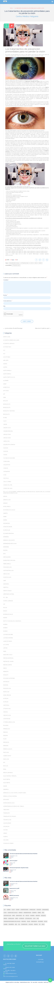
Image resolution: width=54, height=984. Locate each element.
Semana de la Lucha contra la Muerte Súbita (14, 792)
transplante (24, 924)
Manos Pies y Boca (7, 654)
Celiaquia (5, 447)
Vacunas (5, 829)
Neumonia (5, 685)
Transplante (6, 813)
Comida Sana (6, 461)
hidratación (19, 915)
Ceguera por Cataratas (9, 444)
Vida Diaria (5, 839)
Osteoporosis (6, 718)
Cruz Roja (5, 478)
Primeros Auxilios (7, 749)
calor (4, 421)
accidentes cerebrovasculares (11, 340)
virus (43, 924)
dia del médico (7, 506)
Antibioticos (6, 387)
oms (36, 263)
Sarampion (5, 789)
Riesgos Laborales (8, 772)
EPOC (4, 553)
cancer (17, 909)
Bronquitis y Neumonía (9, 410)
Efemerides (6, 536)
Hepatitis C (5, 587)
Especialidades (7, 557)
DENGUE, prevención (14, 895)
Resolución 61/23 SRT (14, 888)
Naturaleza (6, 681)
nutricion (21, 918)
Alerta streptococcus (9, 377)
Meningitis (5, 671)
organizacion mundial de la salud (12, 921)
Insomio (5, 617)
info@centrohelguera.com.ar (10, 973)
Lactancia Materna (8, 637)
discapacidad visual (14, 263)
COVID (4, 474)
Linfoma (5, 648)
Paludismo (5, 725)
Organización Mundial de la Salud (32, 81)
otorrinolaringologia (9, 722)
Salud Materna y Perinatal (10, 776)
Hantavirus (6, 584)
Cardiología (6, 441)
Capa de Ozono (7, 437)
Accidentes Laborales (8, 343)
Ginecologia (6, 573)
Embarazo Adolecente (9, 540)
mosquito (43, 915)
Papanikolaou (6, 728)
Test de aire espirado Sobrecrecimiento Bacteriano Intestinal (23, 853)
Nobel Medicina (7, 695)
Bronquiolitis (6, 404)
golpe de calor (7, 915)
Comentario (6, 280)
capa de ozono (7, 434)
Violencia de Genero (8, 843)
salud (45, 921)
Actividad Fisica (7, 346)
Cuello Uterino (7, 481)
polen (28, 921)
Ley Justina (6, 644)
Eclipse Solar (6, 530)
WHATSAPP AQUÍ (40, 962)
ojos (31, 263)
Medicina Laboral (7, 664)
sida (16, 924)
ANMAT (4, 383)
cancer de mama (24, 909)
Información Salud (8, 614)
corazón (39, 909)
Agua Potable (6, 357)
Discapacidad (6, 523)
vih (39, 924)
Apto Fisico (6, 390)
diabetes (34, 912)
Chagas (5, 454)
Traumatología (7, 819)
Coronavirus (6, 471)
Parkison (5, 732)
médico (5, 918)
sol (19, 924)
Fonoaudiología (7, 567)
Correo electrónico (7, 301)
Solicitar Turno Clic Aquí (35, 946)
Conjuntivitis (6, 464)
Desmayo (5, 503)
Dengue (5, 496)
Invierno (5, 624)
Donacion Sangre (7, 526)
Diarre (4, 516)
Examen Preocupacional (9, 560)
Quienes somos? (7, 755)
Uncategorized (7, 823)
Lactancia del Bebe (8, 634)
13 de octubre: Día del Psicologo (12, 328)
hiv (23, 915)
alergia (8, 909)
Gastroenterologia (8, 570)
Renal (4, 769)
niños (16, 918)
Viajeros (5, 836)
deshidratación (27, 912)
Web (4, 306)
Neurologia (6, 691)
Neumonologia (7, 688)
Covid (5, 912)
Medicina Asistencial (8, 658)
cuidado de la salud (12, 912)
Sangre (5, 786)
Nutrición (5, 701)
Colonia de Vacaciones (9, 458)
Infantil (5, 610)
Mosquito (5, 674)
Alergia (5, 363)
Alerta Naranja (7, 373)
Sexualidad (6, 799)
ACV (4, 350)
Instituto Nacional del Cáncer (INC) (12, 621)
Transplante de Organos (9, 816)
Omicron (5, 712)
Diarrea (5, 520)
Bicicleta (5, 400)
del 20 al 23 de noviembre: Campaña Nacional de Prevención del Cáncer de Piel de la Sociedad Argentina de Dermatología (26, 492)
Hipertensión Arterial (8, 594)
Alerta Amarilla (7, 370)
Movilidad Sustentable (9, 678)
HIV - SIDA (5, 597)
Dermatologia (6, 499)
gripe (13, 915)
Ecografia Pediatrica (8, 533)
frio (43, 912)
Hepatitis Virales (7, 590)
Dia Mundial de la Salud (9, 509)
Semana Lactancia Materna (10, 796)
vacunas (31, 924)
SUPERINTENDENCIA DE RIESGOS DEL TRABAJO (13, 806)
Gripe (4, 580)
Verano (5, 833)
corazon (5, 468)
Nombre (5, 295)
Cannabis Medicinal (8, 431)
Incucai (5, 607)
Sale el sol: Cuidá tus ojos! (43, 328)
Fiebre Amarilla (7, 563)
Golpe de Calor (7, 577)
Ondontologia (7, 715)
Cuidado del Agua (7, 488)
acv (5, 909)
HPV (4, 604)
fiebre (39, 912)
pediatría (24, 921)
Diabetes (5, 513)
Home (11, 8)
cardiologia (32, 909)
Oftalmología (16, 265)
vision (40, 263)
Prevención (6, 742)
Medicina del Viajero (8, 661)
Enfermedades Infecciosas (9, 543)
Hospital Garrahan (8, 600)
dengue (20, 912)
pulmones (40, 921)
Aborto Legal (6, 336)
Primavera (5, 745)
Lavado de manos (7, 641)
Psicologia (6, 752)
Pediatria (5, 735)
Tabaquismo (6, 809)
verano (36, 924)
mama (4, 651)
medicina (38, 915)
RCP (4, 762)
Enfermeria (6, 546)
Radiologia (6, 759)
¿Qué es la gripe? (13, 860)
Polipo (5, 738)
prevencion (34, 921)
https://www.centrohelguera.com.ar (10, 976)
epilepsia (5, 550)
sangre (5, 924)
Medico (5, 668)
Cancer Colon (7, 427)
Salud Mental (6, 779)
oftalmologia (24, 263)
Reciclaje (5, 765)
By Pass (5, 417)
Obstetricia (6, 705)
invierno (32, 915)
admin (7, 259)
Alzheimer (5, 380)
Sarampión (11, 924)
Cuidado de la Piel (7, 485)
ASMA (4, 397)
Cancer (5, 424)
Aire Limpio (5, 360)
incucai (27, 915)
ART (4, 394)
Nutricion (5, 698)
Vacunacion (6, 826)
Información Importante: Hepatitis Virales (19, 867)
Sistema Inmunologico (9, 802)
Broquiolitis (6, 414)
